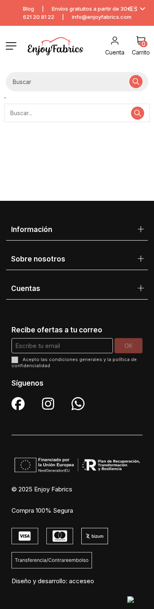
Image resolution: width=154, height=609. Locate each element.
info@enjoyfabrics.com (101, 17)
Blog (28, 8)
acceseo (81, 581)
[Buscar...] (136, 81)
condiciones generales (75, 359)
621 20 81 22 (38, 17)
